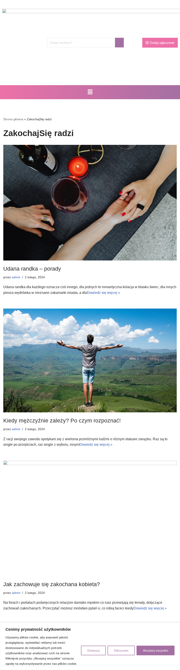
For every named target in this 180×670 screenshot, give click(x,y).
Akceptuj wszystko (155, 650)
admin (16, 277)
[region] (90, 646)
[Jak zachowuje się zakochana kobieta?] (90, 518)
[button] (90, 92)
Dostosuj (93, 650)
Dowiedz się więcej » (103, 293)
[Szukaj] (119, 42)
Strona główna (13, 119)
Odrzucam (121, 650)
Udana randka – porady (32, 269)
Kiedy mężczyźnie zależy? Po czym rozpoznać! (62, 420)
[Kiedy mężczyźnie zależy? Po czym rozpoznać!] (90, 360)
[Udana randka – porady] (90, 202)
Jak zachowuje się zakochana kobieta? (51, 584)
